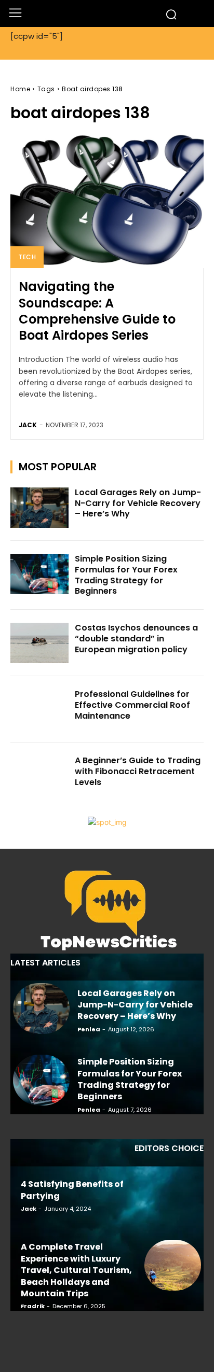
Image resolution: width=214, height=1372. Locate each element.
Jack (28, 425)
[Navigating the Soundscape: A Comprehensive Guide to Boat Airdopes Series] (107, 200)
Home (20, 89)
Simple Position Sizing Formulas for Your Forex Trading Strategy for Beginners (126, 575)
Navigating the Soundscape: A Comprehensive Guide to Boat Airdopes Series (97, 311)
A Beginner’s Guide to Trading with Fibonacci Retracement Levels (137, 771)
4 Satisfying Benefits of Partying (72, 1189)
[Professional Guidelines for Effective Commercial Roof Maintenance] (39, 709)
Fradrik (33, 1306)
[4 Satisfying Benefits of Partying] (172, 1194)
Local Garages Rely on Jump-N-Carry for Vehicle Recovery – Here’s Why (138, 503)
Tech (27, 257)
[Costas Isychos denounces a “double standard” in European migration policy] (39, 643)
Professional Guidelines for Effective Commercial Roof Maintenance (132, 705)
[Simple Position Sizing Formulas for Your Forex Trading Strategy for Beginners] (39, 574)
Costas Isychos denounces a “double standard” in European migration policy (136, 638)
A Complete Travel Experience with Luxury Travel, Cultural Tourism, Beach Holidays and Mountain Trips (76, 1270)
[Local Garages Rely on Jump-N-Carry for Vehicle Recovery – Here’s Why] (39, 507)
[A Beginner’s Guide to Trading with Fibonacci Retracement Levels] (39, 775)
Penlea (88, 1029)
